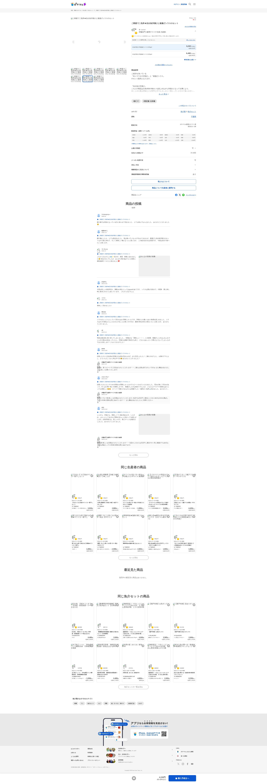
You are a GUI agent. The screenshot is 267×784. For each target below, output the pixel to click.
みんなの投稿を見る (190, 26)
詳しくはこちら (190, 40)
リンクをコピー (191, 195)
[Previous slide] (73, 42)
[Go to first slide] (124, 42)
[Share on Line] (183, 195)
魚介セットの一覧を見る (133, 687)
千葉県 (193, 117)
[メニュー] (194, 4)
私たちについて (164, 181)
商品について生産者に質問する (163, 188)
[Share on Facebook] (176, 195)
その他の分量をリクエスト (164, 65)
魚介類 (84, 10)
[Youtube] (192, 764)
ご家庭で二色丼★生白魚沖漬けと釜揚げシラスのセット (108, 10)
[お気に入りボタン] (92, 475)
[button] (163, 31)
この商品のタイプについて (187, 106)
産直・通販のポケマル (76, 10)
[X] (178, 764)
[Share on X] (180, 195)
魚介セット (90, 10)
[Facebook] (187, 764)
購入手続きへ (183, 778)
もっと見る (133, 455)
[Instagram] (183, 764)
